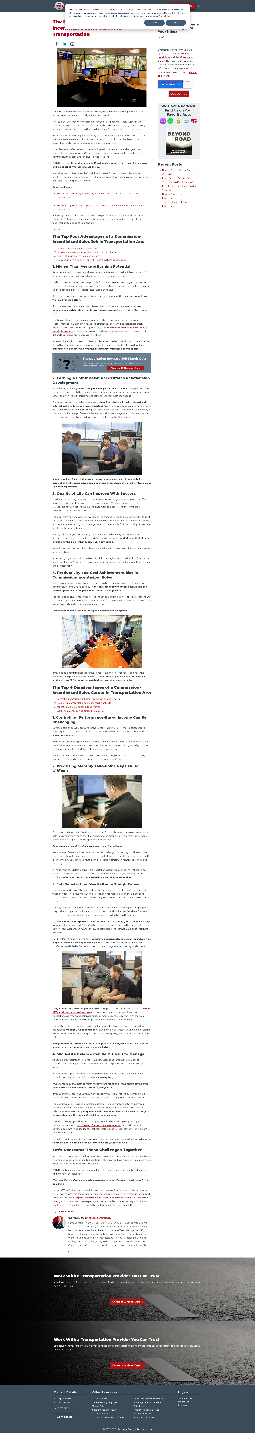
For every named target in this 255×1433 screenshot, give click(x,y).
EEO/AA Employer (100, 1399)
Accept (154, 22)
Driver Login (184, 1402)
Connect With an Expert (127, 1302)
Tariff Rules (138, 1406)
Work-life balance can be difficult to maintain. (81, 711)
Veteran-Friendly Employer (104, 1402)
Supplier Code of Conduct (104, 1410)
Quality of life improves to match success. (79, 256)
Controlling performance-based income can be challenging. (89, 699)
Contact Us (65, 1416)
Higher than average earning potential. (77, 248)
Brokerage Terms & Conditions (147, 1402)
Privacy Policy (164, 16)
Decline (176, 22)
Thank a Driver (99, 1406)
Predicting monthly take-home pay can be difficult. (84, 703)
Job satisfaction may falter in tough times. (79, 707)
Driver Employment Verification (148, 1399)
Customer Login (185, 1398)
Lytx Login (183, 1405)
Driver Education (100, 1413)
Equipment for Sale (142, 1413)
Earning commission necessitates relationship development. (88, 252)
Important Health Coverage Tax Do (108, 1417)
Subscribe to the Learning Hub (147, 1417)
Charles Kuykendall (98, 1218)
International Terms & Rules (146, 1410)
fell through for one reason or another (99, 1125)
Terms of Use (144, 1429)
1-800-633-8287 (61, 1408)
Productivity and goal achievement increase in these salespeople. (91, 260)
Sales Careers (66, 1211)
